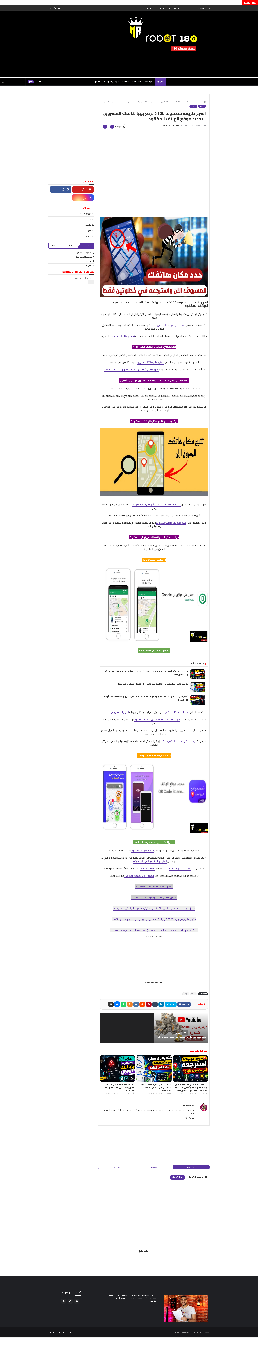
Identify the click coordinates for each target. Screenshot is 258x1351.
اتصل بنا (176, 8)
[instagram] (50, 8)
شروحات (137, 81)
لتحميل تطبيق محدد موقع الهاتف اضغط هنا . (154, 897)
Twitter (172, 1004)
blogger (191, 1167)
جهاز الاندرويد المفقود (142, 850)
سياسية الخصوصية (150, 8)
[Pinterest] (149, 1004)
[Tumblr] (155, 1004)
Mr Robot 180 (188, 1105)
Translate (56, 245)
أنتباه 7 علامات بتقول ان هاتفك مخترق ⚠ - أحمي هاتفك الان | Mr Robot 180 (156, 1087)
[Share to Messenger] (117, 1004)
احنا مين (97, 81)
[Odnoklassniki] (130, 1004)
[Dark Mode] (31, 81)
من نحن (184, 8)
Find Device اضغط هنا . (154, 886)
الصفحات (86, 245)
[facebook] (55, 8)
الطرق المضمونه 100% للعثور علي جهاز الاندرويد (156, 504)
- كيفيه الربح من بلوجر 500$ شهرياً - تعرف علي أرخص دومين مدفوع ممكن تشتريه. (154, 919)
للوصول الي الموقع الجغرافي (139, 876)
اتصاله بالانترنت (147, 868)
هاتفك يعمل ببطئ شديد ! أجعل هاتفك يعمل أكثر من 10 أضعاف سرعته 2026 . (152, 684)
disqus (154, 1167)
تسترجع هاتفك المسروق (122, 336)
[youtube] (59, 8)
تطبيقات (149, 81)
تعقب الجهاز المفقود (180, 868)
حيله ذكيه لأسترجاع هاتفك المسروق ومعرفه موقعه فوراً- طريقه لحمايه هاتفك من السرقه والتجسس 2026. (146, 673)
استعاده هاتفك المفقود (176, 712)
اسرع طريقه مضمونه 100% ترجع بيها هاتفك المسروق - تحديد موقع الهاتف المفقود (134, 101)
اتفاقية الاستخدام (165, 8)
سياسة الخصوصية (55, 1332)
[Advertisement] (129, 67)
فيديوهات (87, 236)
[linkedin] (161, 1004)
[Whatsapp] (123, 1004)
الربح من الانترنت (112, 81)
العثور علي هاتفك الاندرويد (150, 362)
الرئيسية (160, 81)
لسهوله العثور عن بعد (117, 712)
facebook (185, 1004)
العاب (126, 81)
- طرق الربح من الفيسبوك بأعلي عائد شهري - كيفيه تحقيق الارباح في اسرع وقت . (154, 908)
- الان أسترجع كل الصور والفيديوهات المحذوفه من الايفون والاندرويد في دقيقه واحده (154, 930)
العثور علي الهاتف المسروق (171, 325)
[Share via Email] (111, 1004)
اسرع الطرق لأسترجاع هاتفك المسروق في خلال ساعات (131, 369)
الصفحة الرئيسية (197, 101)
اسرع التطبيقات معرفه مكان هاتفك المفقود (157, 719)
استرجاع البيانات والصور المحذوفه (150, 861)
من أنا (71, 245)
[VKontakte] (136, 1004)
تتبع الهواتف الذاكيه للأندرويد (171, 522)
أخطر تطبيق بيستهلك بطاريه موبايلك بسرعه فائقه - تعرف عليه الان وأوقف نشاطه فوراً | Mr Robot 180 (146, 698)
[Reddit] (142, 1004)
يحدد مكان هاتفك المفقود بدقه (178, 741)
